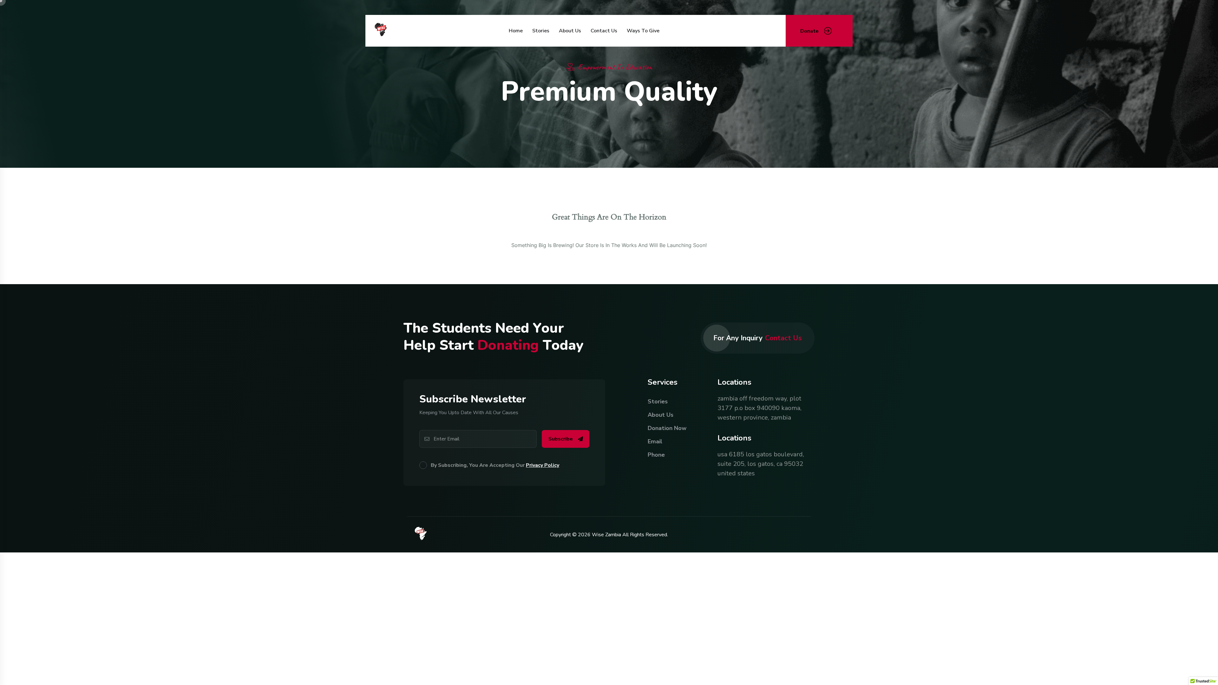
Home (516, 30)
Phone (656, 455)
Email (655, 441)
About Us (570, 30)
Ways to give (643, 30)
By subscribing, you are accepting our (495, 465)
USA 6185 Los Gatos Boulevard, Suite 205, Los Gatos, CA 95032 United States (760, 464)
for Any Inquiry (757, 338)
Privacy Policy (542, 465)
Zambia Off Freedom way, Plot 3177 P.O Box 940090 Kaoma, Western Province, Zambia (759, 408)
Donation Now (667, 428)
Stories (540, 30)
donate (809, 31)
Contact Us (604, 30)
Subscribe (560, 438)
